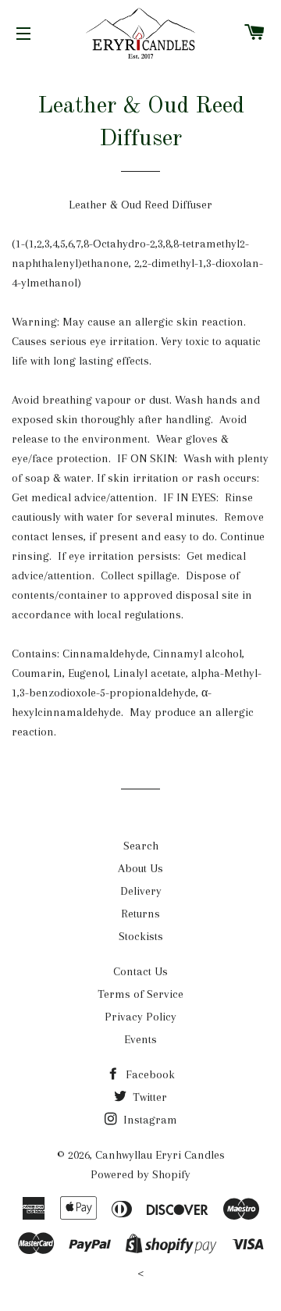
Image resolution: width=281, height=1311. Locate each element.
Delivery (141, 891)
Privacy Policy (140, 1017)
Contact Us (140, 971)
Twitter (148, 1097)
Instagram (148, 1120)
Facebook (149, 1074)
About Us (140, 868)
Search (140, 846)
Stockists (141, 936)
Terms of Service (140, 994)
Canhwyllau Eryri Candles (160, 1155)
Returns (140, 914)
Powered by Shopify (140, 1174)
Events (140, 1039)
